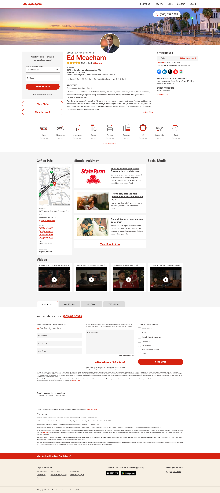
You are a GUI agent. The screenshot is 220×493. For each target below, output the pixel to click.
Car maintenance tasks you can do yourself (127, 220)
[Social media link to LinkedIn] (164, 71)
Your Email (44, 328)
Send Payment (42, 112)
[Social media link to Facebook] (159, 71)
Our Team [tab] (91, 304)
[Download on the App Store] (112, 473)
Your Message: (92, 332)
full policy (45, 432)
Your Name (42, 336)
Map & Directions (48, 221)
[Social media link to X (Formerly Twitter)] (170, 71)
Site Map (40, 478)
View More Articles (110, 244)
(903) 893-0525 (46, 238)
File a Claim (43, 104)
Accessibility (74, 471)
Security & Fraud (56, 471)
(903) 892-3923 (46, 228)
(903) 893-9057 (46, 235)
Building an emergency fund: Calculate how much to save (125, 169)
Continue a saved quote (42, 94)
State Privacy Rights (77, 475)
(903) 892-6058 (46, 231)
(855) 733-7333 (75, 380)
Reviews (159, 4)
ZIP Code (30, 78)
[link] (32, 4)
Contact (181, 4)
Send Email (160, 362)
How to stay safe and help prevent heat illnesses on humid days (127, 196)
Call (158, 63)
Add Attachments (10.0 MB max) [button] (110, 362)
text (163, 63)
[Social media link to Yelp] (175, 71)
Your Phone (57, 328)
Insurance (145, 4)
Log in (193, 4)
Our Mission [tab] (69, 304)
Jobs (170, 4)
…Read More (148, 112)
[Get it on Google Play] (128, 473)
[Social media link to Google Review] (181, 71)
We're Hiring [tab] (114, 304)
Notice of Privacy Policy (58, 475)
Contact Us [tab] (47, 304)
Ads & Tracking (42, 471)
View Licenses (162, 95)
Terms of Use (41, 475)
